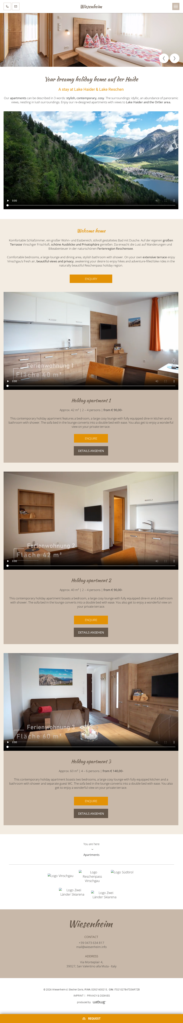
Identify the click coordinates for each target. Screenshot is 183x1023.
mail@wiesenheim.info (91, 947)
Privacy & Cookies (98, 995)
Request (94, 1018)
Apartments (91, 855)
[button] (175, 6)
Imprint (78, 995)
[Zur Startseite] (91, 923)
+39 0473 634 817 (91, 943)
